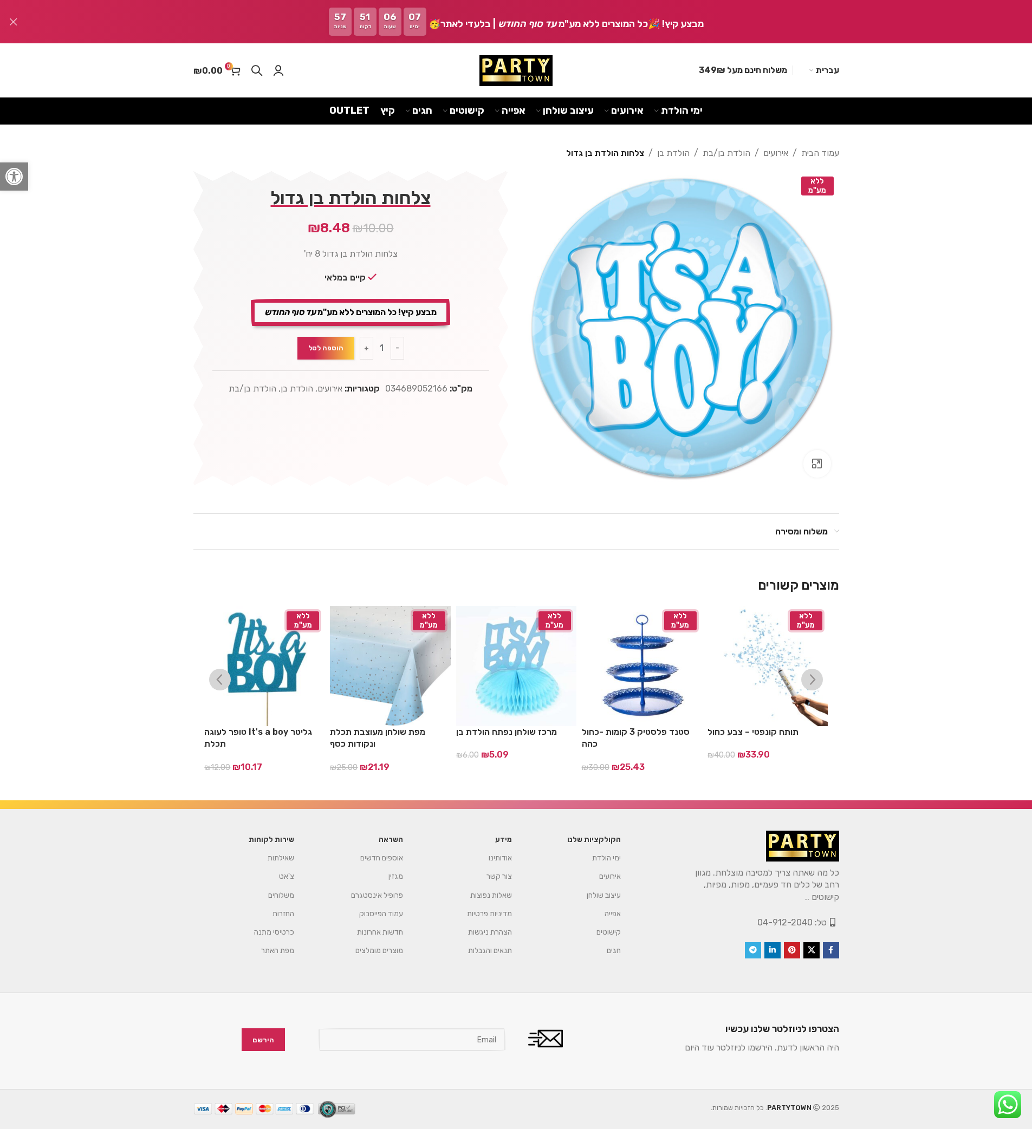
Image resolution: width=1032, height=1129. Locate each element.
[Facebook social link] (831, 950)
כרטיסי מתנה (274, 932)
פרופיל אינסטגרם (377, 895)
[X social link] (811, 950)
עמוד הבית (820, 153)
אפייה (613, 913)
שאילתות (281, 858)
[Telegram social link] (753, 950)
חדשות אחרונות (380, 932)
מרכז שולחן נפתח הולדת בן (506, 732)
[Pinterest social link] (792, 950)
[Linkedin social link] (772, 950)
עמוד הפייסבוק (381, 913)
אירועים (775, 153)
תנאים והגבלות (490, 950)
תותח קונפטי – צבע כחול (753, 732)
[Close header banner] (13, 21)
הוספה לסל (325, 348)
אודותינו (500, 858)
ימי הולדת (606, 858)
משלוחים (281, 895)
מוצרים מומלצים (379, 950)
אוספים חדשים (381, 858)
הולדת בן (673, 153)
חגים (614, 950)
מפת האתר (277, 950)
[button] (14, 176)
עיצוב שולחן (604, 895)
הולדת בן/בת (726, 153)
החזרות (283, 913)
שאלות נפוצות (491, 895)
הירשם (263, 1040)
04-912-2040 (785, 922)
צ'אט (286, 876)
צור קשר (499, 876)
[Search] (257, 70)
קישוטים (608, 932)
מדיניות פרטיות (489, 913)
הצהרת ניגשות (490, 932)
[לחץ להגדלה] (816, 463)
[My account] (278, 70)
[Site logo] (516, 71)
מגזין (395, 876)
